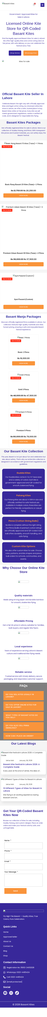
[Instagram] (11, 993)
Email (6, 861)
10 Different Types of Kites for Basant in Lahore (22, 789)
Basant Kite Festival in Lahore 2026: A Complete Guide (21, 765)
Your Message (10, 872)
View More (23, 195)
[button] (42, 5)
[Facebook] (5, 993)
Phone (7, 851)
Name (7, 840)
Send (15, 891)
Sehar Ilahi (10, 760)
